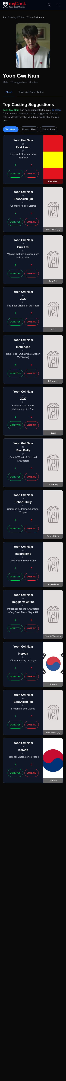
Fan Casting (9, 17)
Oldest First (48, 129)
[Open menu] (59, 5)
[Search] (49, 5)
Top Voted (10, 129)
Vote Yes (15, 173)
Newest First (29, 129)
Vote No (31, 173)
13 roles (56, 109)
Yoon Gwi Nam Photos (30, 92)
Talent (21, 17)
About (9, 92)
